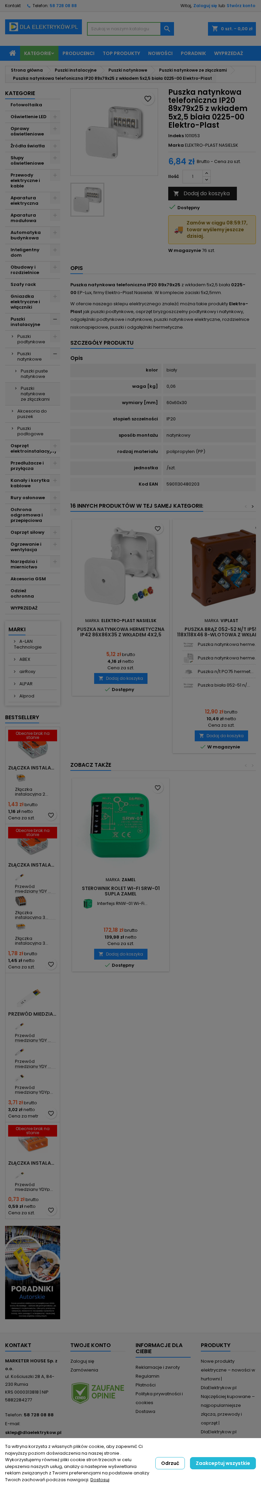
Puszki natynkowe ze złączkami (35, 393)
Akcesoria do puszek (32, 414)
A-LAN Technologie (28, 644)
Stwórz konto (241, 5)
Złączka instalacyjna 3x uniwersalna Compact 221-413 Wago (32, 865)
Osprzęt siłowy (28, 532)
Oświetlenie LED (29, 116)
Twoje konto (90, 1345)
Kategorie (37, 53)
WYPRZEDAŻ (24, 608)
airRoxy (26, 671)
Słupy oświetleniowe (27, 160)
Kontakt (13, 5)
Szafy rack (23, 284)
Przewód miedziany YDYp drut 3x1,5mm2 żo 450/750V (32, 1014)
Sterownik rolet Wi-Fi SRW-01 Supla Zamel (121, 891)
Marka (176, 145)
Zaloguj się (205, 5)
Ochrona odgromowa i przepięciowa (27, 515)
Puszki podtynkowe (31, 339)
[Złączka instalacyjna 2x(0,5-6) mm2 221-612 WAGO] (21, 778)
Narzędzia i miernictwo (24, 564)
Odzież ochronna (22, 593)
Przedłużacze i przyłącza (27, 466)
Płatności (146, 1385)
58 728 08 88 (63, 5)
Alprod (26, 696)
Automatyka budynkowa (26, 235)
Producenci (78, 53)
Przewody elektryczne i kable (25, 180)
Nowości (160, 53)
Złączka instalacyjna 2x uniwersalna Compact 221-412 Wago (32, 767)
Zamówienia (84, 1370)
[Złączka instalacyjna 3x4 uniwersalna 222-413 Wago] (21, 901)
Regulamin (147, 1376)
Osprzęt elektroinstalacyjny (34, 448)
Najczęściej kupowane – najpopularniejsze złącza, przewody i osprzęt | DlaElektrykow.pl (228, 1414)
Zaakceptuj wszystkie (223, 1463)
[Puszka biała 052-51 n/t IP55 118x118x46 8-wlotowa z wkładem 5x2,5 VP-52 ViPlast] (188, 685)
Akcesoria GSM (28, 579)
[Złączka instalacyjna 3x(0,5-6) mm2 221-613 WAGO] (21, 927)
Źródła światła (28, 146)
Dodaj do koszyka (201, 193)
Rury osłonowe (28, 497)
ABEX (24, 659)
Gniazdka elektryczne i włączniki (25, 301)
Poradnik (193, 53)
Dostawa (145, 1411)
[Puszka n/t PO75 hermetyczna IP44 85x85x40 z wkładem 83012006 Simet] (188, 672)
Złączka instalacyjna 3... (31, 915)
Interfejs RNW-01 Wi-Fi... (122, 903)
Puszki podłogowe (30, 431)
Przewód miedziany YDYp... (34, 1089)
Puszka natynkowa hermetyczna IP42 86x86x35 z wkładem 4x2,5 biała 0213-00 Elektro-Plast (120, 634)
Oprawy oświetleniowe (27, 131)
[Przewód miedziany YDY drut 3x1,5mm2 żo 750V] (21, 875)
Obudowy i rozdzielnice (25, 270)
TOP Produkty (121, 53)
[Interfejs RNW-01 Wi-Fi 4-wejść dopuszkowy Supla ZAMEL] (88, 904)
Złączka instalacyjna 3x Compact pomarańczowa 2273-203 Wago (32, 1163)
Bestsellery (22, 717)
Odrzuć (170, 1463)
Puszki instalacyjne (25, 322)
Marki (16, 629)
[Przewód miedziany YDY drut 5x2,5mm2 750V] (21, 1050)
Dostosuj (99, 1479)
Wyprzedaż (228, 53)
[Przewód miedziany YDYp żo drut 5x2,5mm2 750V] (21, 1076)
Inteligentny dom (25, 252)
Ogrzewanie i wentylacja (26, 547)
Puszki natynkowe (29, 356)
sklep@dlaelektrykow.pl (33, 1432)
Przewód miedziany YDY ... (33, 888)
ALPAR (25, 684)
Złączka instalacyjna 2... (31, 791)
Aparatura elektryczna (24, 200)
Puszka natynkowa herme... (228, 644)
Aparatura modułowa (23, 218)
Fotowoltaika (26, 105)
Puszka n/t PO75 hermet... (226, 671)
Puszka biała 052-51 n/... (224, 685)
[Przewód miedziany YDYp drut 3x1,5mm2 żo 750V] (21, 1173)
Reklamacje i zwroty (158, 1367)
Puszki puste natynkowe (34, 374)
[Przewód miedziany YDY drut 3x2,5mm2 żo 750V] (21, 1024)
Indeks (176, 136)
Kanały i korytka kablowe (30, 483)
